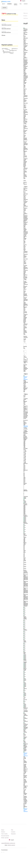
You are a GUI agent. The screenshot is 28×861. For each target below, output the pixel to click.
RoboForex (3, 852)
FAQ (20, 3)
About (3, 3)
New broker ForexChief (6, 24)
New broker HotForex (6, 32)
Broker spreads (5, 837)
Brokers (9, 3)
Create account (25, 186)
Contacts (13, 832)
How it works (15, 4)
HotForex (26, 18)
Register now (25, 373)
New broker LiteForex (6, 28)
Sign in (4, 7)
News (25, 180)
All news (3, 35)
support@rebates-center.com (8, 843)
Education (13, 833)
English (23, 0)
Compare (25, 29)
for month (25, 359)
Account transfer (5, 835)
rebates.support (11, 845)
